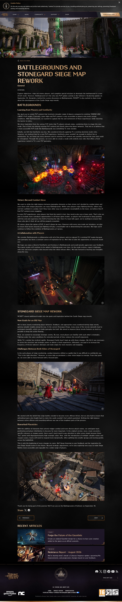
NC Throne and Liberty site (61, 587)
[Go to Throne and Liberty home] (5, 14)
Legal (49, 590)
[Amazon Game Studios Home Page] (10, 593)
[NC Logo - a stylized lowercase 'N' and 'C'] (21, 594)
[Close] (119, 3)
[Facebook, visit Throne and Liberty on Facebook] (108, 571)
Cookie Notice (69, 590)
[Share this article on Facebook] (29, 510)
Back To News (25, 60)
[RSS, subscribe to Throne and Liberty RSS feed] (117, 572)
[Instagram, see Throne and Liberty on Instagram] (104, 571)
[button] (61, 169)
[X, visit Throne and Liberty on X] (100, 571)
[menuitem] (16, 15)
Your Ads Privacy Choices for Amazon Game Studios (59, 592)
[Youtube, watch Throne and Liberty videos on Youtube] (112, 571)
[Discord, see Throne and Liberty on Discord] (96, 571)
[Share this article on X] (25, 510)
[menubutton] (16, 15)
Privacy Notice (58, 590)
